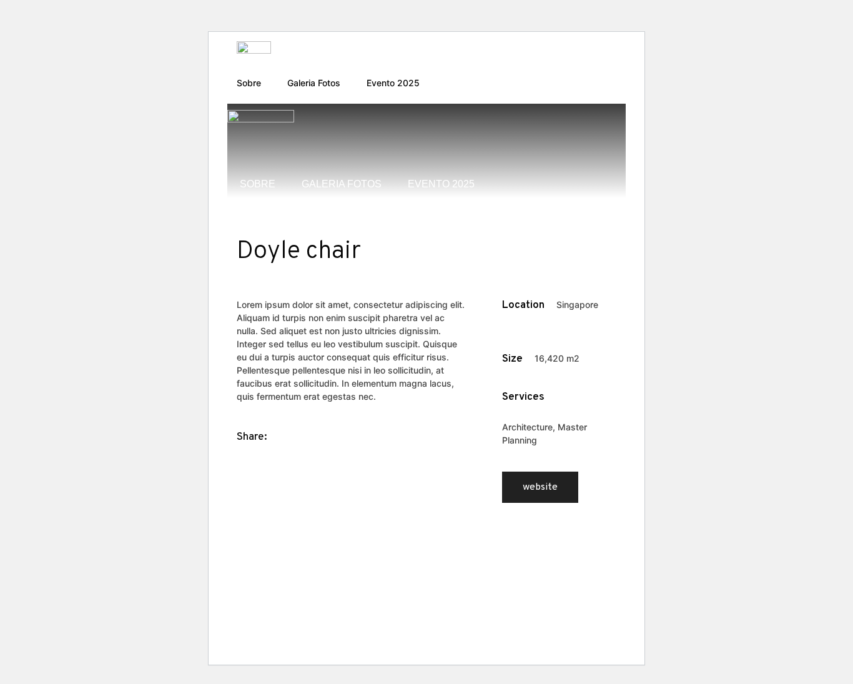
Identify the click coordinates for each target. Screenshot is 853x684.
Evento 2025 (393, 82)
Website (540, 487)
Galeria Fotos (313, 82)
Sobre (249, 82)
